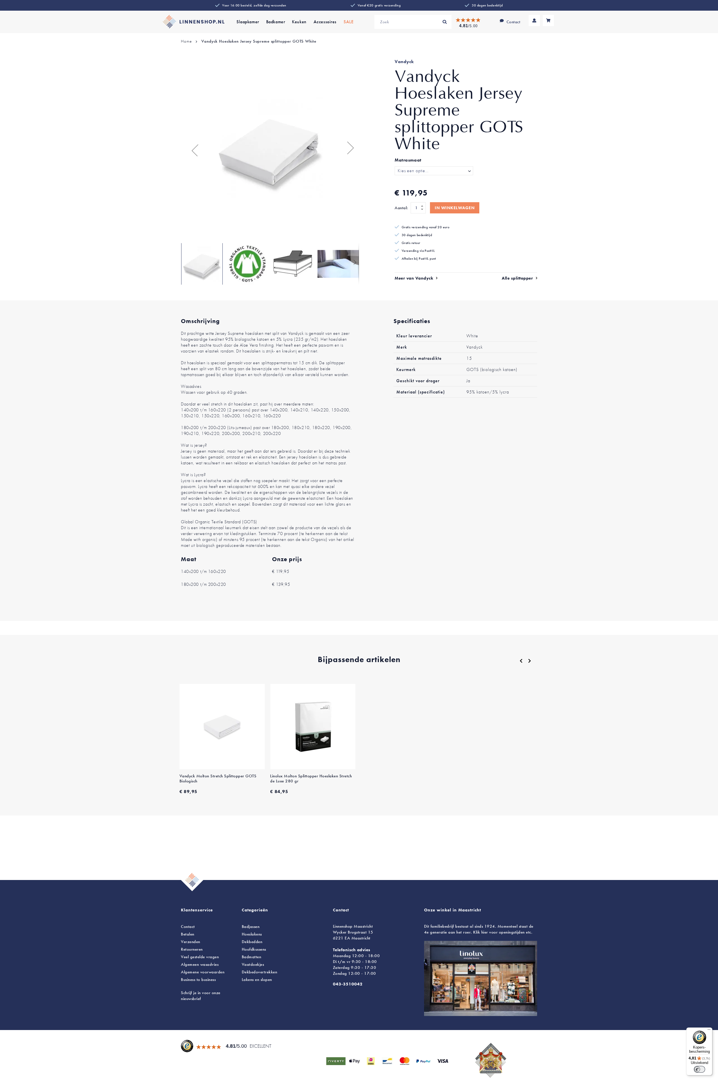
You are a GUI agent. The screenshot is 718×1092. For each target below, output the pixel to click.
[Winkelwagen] (548, 20)
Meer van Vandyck (414, 278)
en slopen (257, 979)
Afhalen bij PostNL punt (419, 258)
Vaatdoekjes (253, 964)
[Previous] (521, 661)
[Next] (529, 661)
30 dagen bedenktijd (487, 5)
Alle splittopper (517, 278)
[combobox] (413, 22)
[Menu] (709, 1031)
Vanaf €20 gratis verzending (379, 5)
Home (186, 41)
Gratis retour (411, 243)
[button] (192, 148)
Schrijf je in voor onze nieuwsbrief (200, 995)
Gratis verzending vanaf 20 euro (425, 227)
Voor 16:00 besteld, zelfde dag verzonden (254, 5)
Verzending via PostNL (418, 250)
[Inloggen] (534, 20)
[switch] (699, 1069)
